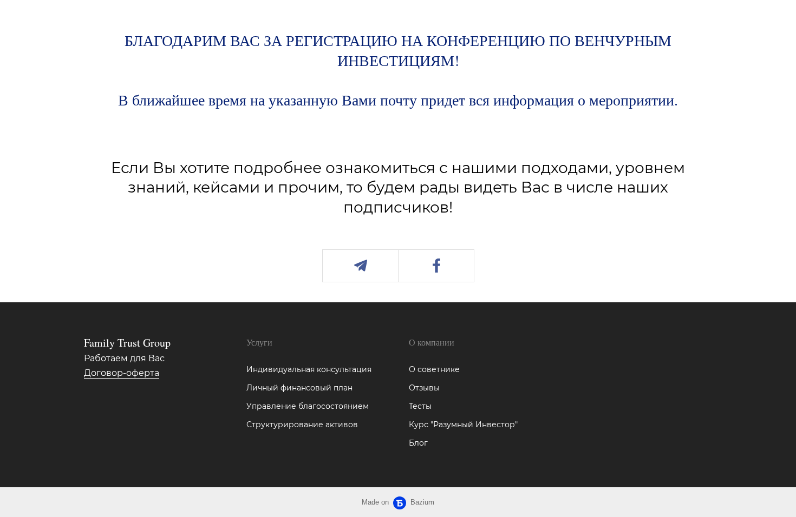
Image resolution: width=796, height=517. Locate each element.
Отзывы (424, 388)
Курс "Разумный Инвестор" (463, 424)
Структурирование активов (302, 424)
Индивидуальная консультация (308, 369)
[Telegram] (360, 265)
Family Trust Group (127, 342)
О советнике (434, 369)
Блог (418, 443)
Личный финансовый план (299, 388)
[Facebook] (436, 265)
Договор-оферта (121, 373)
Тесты (420, 406)
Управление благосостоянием (307, 406)
